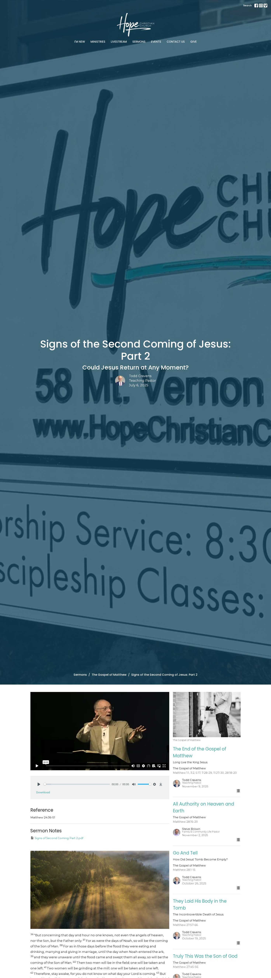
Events (156, 42)
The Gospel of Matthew (109, 675)
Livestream (119, 42)
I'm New (79, 42)
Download (43, 792)
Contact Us (176, 42)
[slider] (77, 784)
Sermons (138, 42)
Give (193, 42)
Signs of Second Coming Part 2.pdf (59, 838)
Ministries (98, 42)
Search (247, 5)
